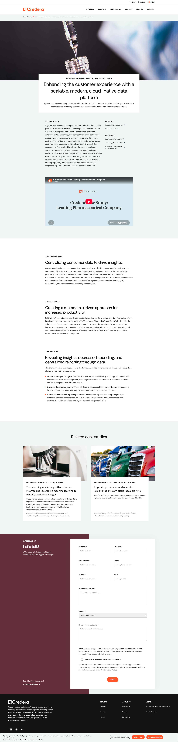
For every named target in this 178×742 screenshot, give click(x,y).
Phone (116, 561)
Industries (102, 9)
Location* (82, 611)
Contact (132, 2)
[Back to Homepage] (33, 9)
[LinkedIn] (10, 729)
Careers (139, 9)
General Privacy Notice (11, 740)
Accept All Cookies (155, 737)
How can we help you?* (87, 589)
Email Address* (84, 561)
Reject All (138, 737)
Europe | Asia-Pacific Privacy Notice (158, 706)
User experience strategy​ (113, 139)
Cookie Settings (151, 712)
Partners (102, 712)
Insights (128, 9)
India (152, 2)
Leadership (126, 706)
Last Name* (118, 547)
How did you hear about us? (88, 625)
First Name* (83, 547)
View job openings (30, 684)
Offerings (90, 9)
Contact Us (126, 717)
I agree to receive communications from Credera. (103, 659)
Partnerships (115, 9)
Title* (116, 575)
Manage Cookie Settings (120, 737)
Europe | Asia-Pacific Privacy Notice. (103, 670)
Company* (82, 575)
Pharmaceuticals (110, 129)
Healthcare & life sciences (114, 125)
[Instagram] (16, 729)
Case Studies (27, 17)
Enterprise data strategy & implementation (113, 147)
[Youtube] (22, 729)
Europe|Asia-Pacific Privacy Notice (31, 740)
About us (150, 9)
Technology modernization (114, 143)
